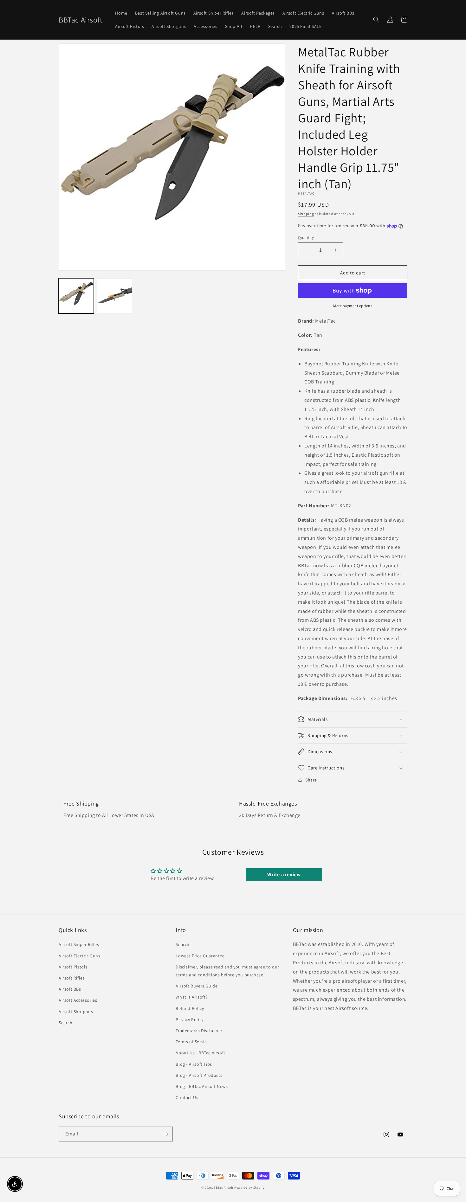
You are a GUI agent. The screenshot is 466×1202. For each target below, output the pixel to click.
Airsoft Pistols (73, 967)
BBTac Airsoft (223, 1188)
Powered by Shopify (249, 1188)
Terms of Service (192, 1042)
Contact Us (187, 1097)
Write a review (284, 874)
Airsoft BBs (70, 989)
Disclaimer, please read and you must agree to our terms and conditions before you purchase (227, 971)
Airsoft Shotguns (76, 1011)
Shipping (306, 213)
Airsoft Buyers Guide (196, 986)
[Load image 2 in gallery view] (114, 295)
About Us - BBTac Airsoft (200, 1053)
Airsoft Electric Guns (79, 956)
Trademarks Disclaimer (199, 1030)
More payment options (352, 305)
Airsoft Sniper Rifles (79, 944)
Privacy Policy (189, 1019)
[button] (376, 20)
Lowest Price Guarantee (200, 956)
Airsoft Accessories (78, 1000)
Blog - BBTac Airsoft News (202, 1086)
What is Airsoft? (192, 997)
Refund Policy (190, 1008)
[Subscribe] (165, 1134)
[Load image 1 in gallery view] (76, 295)
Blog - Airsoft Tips (194, 1064)
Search (66, 1022)
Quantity (306, 237)
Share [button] (311, 780)
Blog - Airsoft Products (199, 1075)
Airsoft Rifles (72, 978)
